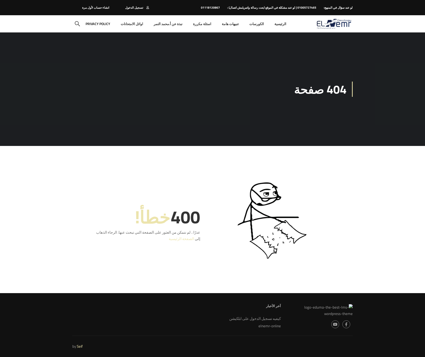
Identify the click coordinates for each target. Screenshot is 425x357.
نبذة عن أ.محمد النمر (168, 24)
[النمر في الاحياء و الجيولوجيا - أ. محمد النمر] (334, 24)
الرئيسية (280, 24)
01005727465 (306, 7)
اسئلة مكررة (202, 24)
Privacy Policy (98, 24)
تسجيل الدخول (134, 7)
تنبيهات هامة (230, 24)
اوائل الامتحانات (132, 24)
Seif (80, 346)
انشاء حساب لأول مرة (95, 7)
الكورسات (256, 24)
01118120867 (210, 7)
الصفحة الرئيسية (181, 238)
